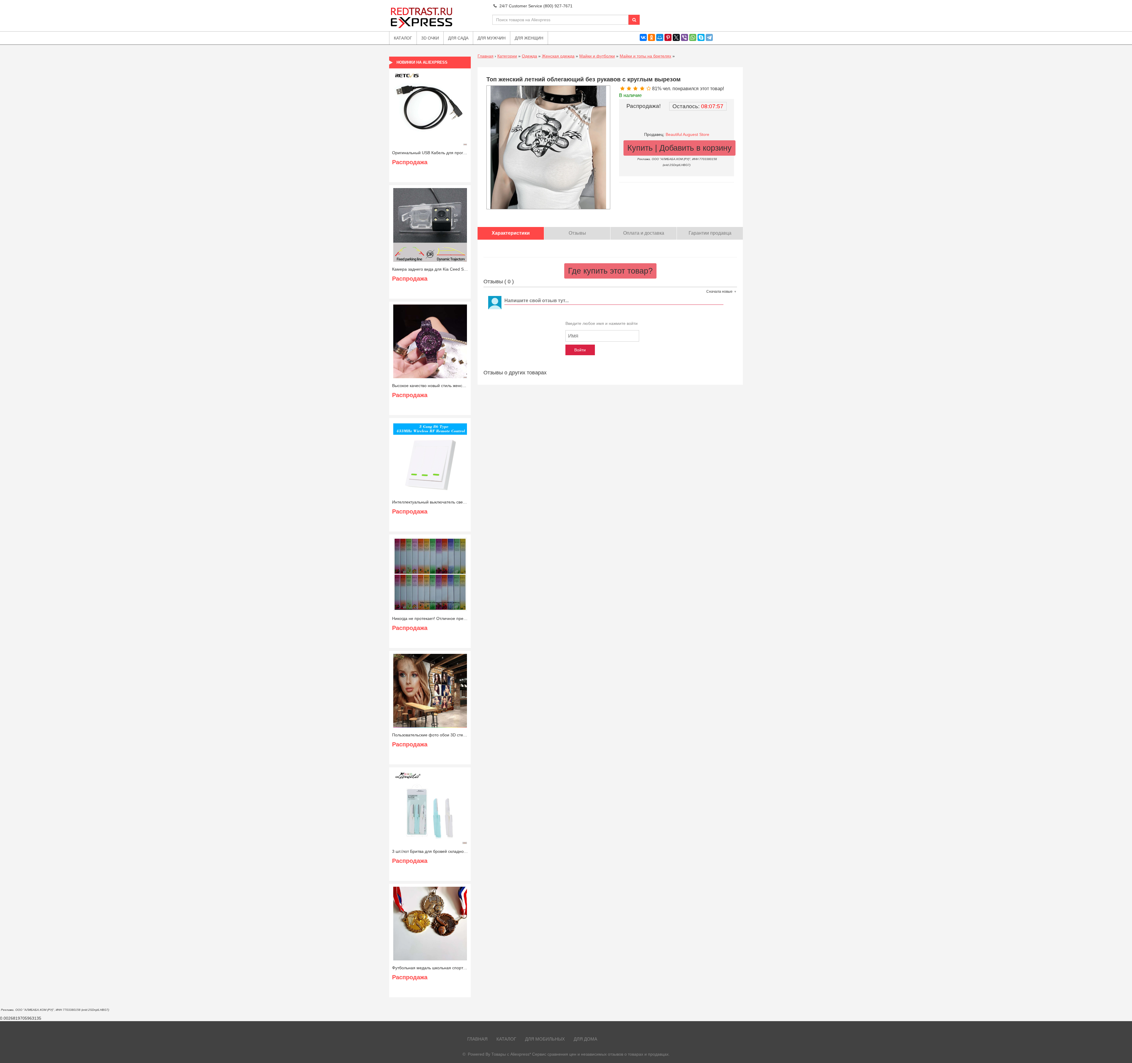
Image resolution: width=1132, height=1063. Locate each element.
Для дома (585, 1038)
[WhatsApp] (692, 37)
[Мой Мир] (659, 37)
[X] (676, 37)
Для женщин (529, 38)
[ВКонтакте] (643, 37)
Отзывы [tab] (577, 233)
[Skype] (701, 37)
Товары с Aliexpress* (511, 1054)
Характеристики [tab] (511, 233)
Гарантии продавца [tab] (710, 233)
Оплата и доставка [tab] (643, 233)
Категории (507, 56)
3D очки (430, 38)
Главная (485, 56)
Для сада (458, 38)
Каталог (506, 1038)
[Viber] (684, 37)
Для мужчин (492, 38)
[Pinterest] (668, 37)
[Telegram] (709, 37)
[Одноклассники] (651, 37)
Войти (580, 350)
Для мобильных (545, 1038)
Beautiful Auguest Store (687, 134)
